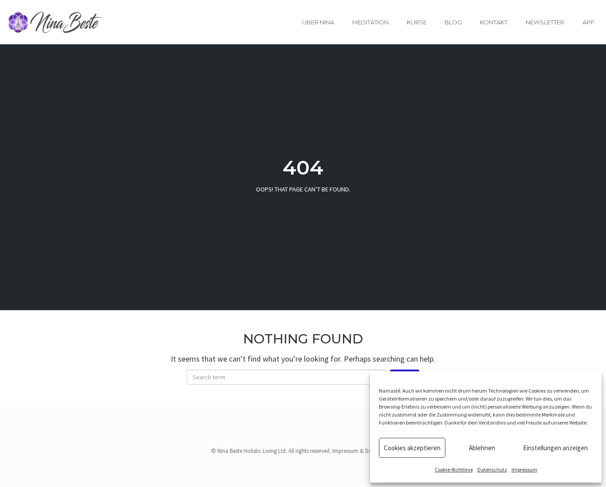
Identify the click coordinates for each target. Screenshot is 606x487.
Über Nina (318, 22)
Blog (453, 22)
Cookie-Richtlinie (454, 469)
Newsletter (545, 22)
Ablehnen (482, 448)
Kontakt (494, 22)
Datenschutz (492, 469)
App (588, 22)
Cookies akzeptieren (412, 448)
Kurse (417, 22)
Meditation (370, 22)
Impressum (524, 469)
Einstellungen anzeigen (555, 448)
